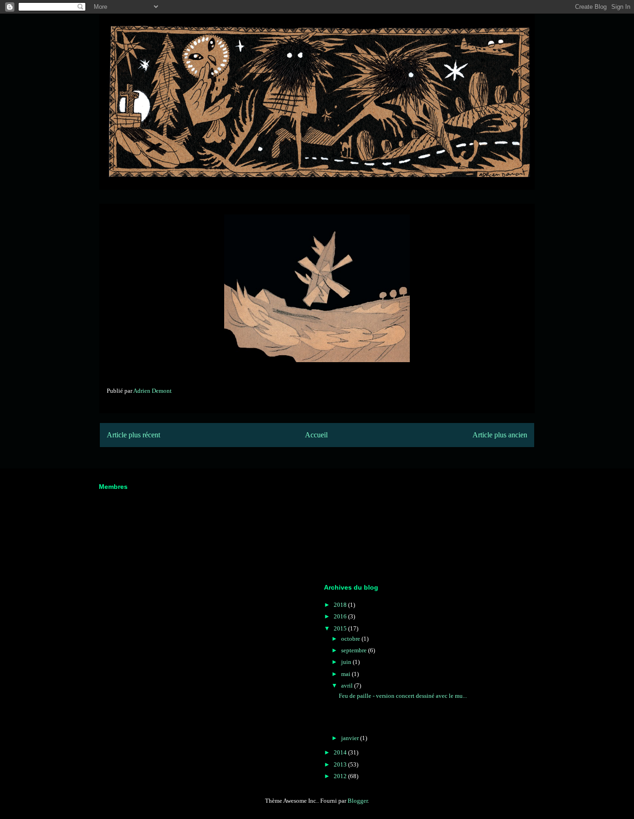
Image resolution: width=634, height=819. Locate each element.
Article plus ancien (499, 435)
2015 (341, 628)
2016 (341, 616)
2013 (341, 764)
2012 (341, 776)
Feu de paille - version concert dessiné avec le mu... (403, 695)
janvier (350, 737)
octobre (351, 638)
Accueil (316, 435)
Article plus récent (133, 435)
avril (347, 685)
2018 (341, 604)
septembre (354, 650)
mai (346, 673)
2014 (341, 752)
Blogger (358, 800)
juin (347, 661)
